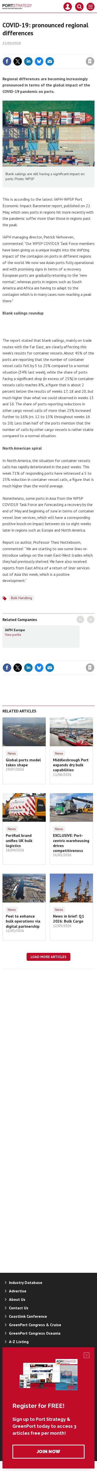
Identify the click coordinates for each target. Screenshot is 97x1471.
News (12, 753)
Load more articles (48, 957)
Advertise (17, 1290)
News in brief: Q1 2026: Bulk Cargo (68, 919)
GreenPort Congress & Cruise (35, 1324)
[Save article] (90, 61)
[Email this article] (49, 61)
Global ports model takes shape (23, 762)
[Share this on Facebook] (6, 61)
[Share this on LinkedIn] (28, 61)
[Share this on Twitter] (17, 61)
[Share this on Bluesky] (39, 61)
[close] (94, 50)
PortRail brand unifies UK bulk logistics (19, 840)
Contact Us (18, 1307)
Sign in (31, 50)
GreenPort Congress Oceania (34, 1333)
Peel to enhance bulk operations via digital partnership (23, 921)
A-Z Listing (19, 1341)
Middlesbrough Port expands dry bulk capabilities (71, 765)
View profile (13, 635)
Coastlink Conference (28, 1316)
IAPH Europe (15, 630)
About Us (17, 1299)
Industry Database (25, 1282)
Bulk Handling (21, 598)
